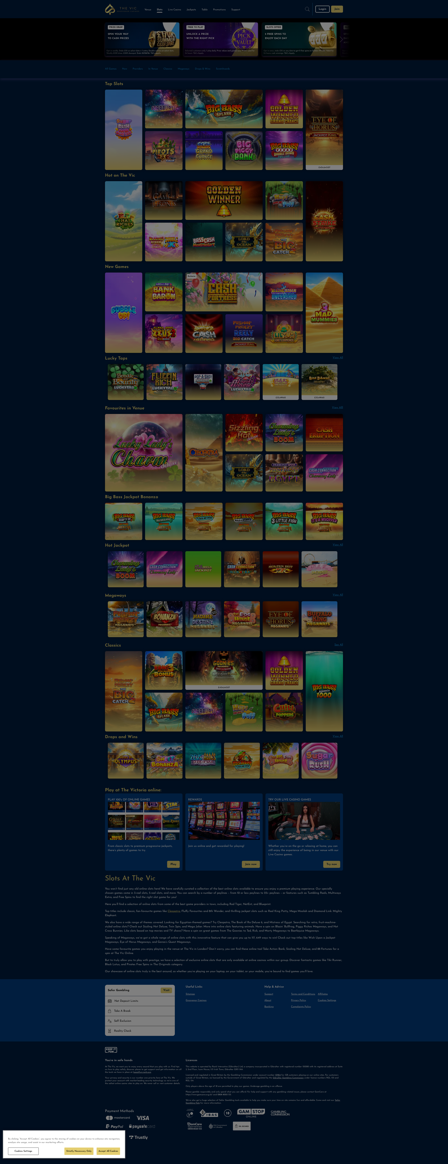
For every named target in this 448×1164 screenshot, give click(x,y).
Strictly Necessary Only (79, 1151)
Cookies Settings (23, 1151)
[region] (64, 1144)
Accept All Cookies (108, 1151)
